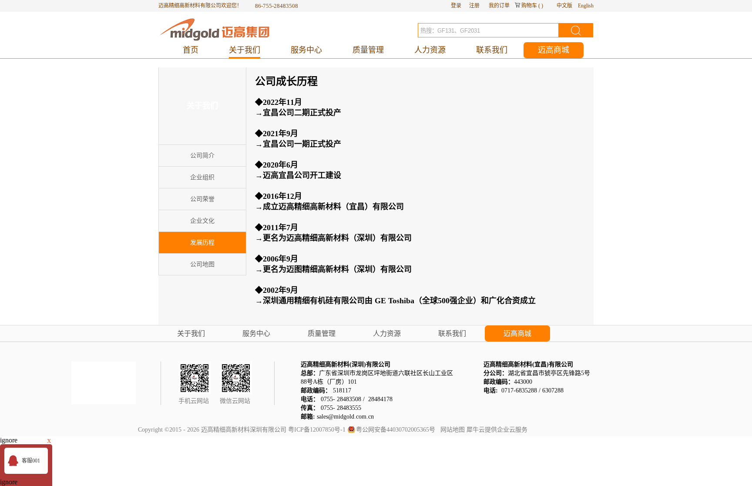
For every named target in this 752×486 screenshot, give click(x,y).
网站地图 (451, 429)
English (586, 6)
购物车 (529, 6)
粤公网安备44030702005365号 (395, 429)
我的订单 (499, 6)
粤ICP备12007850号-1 (317, 429)
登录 (456, 6)
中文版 (564, 6)
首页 (190, 50)
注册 (474, 6)
